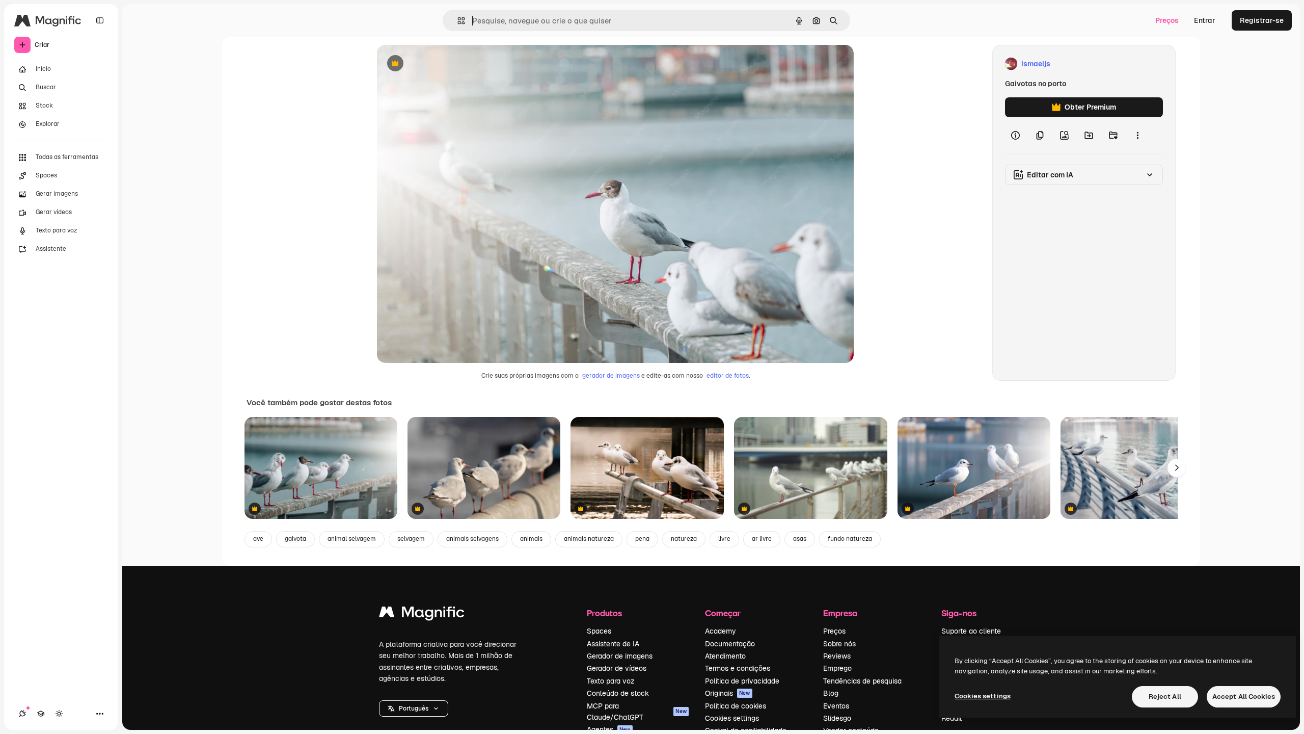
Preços (1167, 20)
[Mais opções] (1137, 135)
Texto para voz (611, 681)
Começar (723, 613)
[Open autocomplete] (457, 20)
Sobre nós (839, 643)
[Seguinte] (1176, 468)
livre (724, 539)
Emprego (837, 668)
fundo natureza (850, 539)
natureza (684, 539)
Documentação (730, 643)
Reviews (837, 656)
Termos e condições (737, 668)
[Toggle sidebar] (100, 20)
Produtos (604, 613)
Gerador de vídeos (616, 668)
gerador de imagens (611, 376)
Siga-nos (958, 613)
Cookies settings (732, 718)
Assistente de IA (613, 643)
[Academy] (41, 713)
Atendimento (725, 656)
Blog (830, 693)
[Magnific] (422, 614)
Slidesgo (837, 718)
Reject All (1165, 696)
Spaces (599, 631)
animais (531, 539)
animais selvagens (472, 539)
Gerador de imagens (620, 656)
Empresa (840, 613)
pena (642, 539)
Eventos (836, 706)
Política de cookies (735, 706)
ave (258, 539)
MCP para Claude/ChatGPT (637, 711)
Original (442, 64)
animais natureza (589, 539)
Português (413, 708)
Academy (720, 631)
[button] (413, 708)
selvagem (411, 539)
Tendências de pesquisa (862, 681)
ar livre (762, 539)
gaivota (295, 539)
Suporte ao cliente (971, 631)
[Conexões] (22, 713)
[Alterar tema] (59, 713)
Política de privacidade (742, 681)
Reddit (951, 718)
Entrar (1204, 20)
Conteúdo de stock (618, 693)
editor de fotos (728, 376)
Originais (727, 693)
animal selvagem (352, 539)
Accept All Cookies (1243, 696)
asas (799, 539)
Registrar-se (1262, 20)
